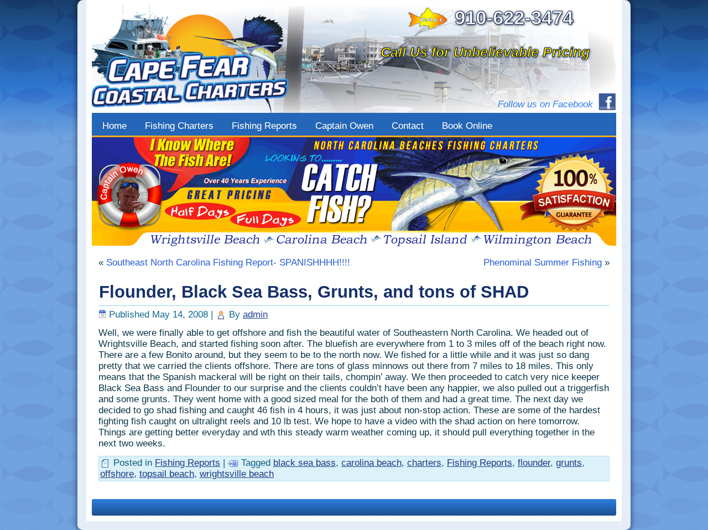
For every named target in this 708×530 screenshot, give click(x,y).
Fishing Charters (179, 126)
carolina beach (371, 463)
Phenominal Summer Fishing (542, 262)
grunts (569, 463)
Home (114, 126)
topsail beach (166, 474)
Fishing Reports (264, 126)
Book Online (467, 126)
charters (424, 463)
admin (255, 314)
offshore (117, 474)
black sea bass (304, 463)
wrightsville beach (237, 474)
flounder (534, 463)
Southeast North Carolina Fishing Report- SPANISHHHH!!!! (228, 262)
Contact (408, 126)
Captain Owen (344, 126)
